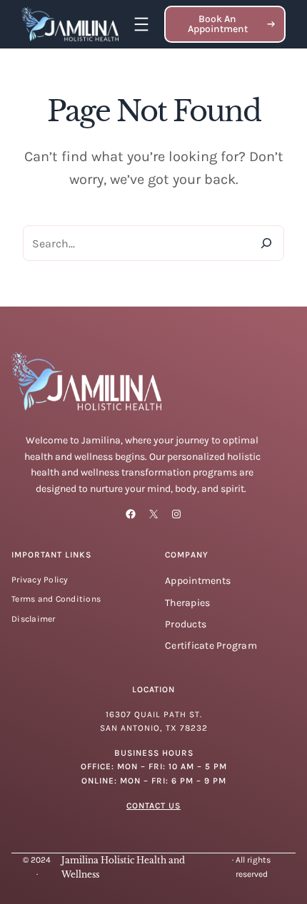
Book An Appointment (218, 24)
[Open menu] (141, 24)
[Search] (266, 243)
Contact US (153, 806)
